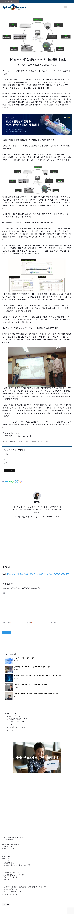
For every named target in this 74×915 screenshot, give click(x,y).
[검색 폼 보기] (65, 7)
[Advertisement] (37, 547)
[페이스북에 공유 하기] (3, 481)
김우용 (16, 660)
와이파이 (49, 441)
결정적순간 (11, 730)
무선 (28, 441)
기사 (37, 56)
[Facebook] (4, 904)
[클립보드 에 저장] (23, 481)
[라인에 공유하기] (10, 481)
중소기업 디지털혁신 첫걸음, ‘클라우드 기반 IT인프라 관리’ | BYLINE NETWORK (38, 574)
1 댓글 (53, 65)
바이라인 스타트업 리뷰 (16, 727)
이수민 (16, 696)
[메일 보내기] (19, 481)
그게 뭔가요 (11, 724)
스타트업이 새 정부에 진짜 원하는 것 (21, 719)
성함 (5, 462)
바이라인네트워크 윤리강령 (10, 844)
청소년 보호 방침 (24, 865)
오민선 (16, 687)
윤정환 (16, 669)
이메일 (6, 454)
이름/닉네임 (7, 622)
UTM (5, 441)
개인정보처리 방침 (7, 846)
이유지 (23, 65)
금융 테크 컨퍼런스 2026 (9, 1)
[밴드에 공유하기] (13, 481)
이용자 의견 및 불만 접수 (9, 895)
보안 (34, 441)
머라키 (21, 441)
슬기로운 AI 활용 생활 (15, 722)
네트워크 (13, 441)
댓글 (4, 593)
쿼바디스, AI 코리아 (14, 716)
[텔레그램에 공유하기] (16, 481)
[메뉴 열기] (70, 7)
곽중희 (16, 678)
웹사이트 (53, 622)
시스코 (40, 441)
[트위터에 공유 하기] (7, 481)
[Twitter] (8, 904)
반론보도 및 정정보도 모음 (10, 849)
